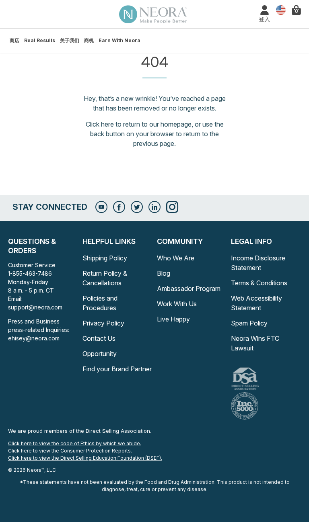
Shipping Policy (104, 258)
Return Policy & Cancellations (104, 278)
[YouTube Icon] (101, 207)
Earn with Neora (119, 40)
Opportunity (99, 354)
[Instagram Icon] (172, 207)
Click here (100, 124)
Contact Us (98, 338)
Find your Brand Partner (117, 369)
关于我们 (69, 40)
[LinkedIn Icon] (154, 207)
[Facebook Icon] (119, 207)
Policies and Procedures (99, 303)
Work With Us (177, 304)
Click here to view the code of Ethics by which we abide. (74, 443)
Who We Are (175, 258)
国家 (279, 10)
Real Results (39, 40)
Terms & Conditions (259, 283)
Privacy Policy (103, 323)
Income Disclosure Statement (258, 263)
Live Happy (173, 319)
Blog (163, 273)
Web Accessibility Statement (256, 303)
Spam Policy (249, 323)
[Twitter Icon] (137, 207)
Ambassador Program (188, 289)
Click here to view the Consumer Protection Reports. (70, 451)
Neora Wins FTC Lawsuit (255, 343)
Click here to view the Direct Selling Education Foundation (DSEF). (85, 458)
